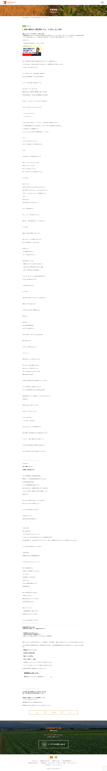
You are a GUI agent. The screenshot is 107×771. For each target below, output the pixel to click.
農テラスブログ (52, 762)
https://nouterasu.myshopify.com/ (29, 518)
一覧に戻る (53, 712)
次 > (70, 712)
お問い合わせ (47, 764)
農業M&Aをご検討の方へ (33, 762)
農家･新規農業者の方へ (67, 760)
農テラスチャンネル (72, 762)
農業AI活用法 (43, 762)
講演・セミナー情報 (61, 762)
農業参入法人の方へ (56, 760)
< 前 (37, 712)
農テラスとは (35, 760)
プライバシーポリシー (57, 764)
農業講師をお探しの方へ (45, 760)
